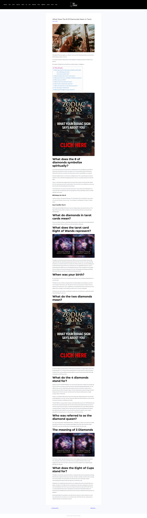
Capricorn (18, 4)
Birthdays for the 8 (64, 72)
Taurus (52, 4)
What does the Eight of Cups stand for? (64, 89)
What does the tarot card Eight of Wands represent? (68, 78)
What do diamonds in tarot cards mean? (64, 76)
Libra (29, 4)
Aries (10, 4)
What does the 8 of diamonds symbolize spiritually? (67, 70)
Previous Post (54, 508)
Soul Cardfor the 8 (64, 74)
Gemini (23, 4)
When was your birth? (60, 80)
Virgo (56, 4)
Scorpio (48, 4)
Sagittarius (43, 4)
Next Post (93, 508)
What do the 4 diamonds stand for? (63, 84)
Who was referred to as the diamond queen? (65, 85)
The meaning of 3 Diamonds (61, 87)
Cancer (13, 4)
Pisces (39, 4)
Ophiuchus (34, 4)
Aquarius (5, 4)
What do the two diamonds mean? (63, 82)
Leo (26, 4)
